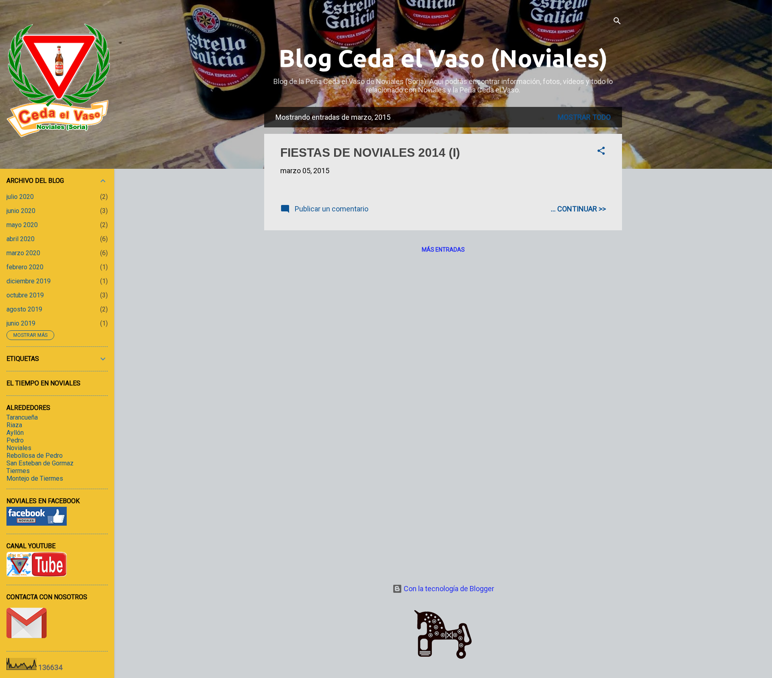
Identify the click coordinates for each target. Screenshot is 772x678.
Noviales (18, 448)
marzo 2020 (23, 253)
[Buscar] (617, 22)
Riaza (14, 425)
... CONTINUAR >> (578, 209)
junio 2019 (20, 323)
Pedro (15, 440)
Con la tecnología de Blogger (448, 588)
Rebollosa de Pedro (34, 455)
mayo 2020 (22, 225)
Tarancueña (22, 417)
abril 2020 (20, 239)
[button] (601, 152)
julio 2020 (20, 197)
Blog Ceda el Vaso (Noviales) (443, 58)
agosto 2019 (24, 309)
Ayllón (15, 432)
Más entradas (443, 249)
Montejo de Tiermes (34, 478)
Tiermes (18, 471)
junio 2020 (20, 211)
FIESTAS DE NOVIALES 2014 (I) (370, 152)
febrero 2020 (24, 267)
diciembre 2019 (28, 281)
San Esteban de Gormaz (40, 463)
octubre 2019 (25, 295)
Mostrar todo (584, 117)
